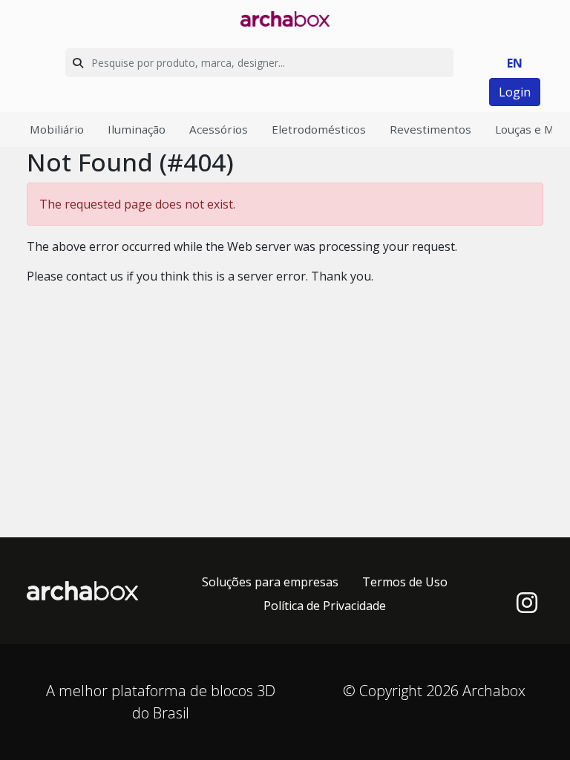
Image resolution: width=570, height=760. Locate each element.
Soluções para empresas (270, 582)
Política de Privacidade (324, 605)
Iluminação (137, 129)
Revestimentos (430, 129)
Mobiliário (57, 129)
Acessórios (218, 129)
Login (515, 92)
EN (514, 63)
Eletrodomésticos (319, 129)
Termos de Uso (405, 582)
